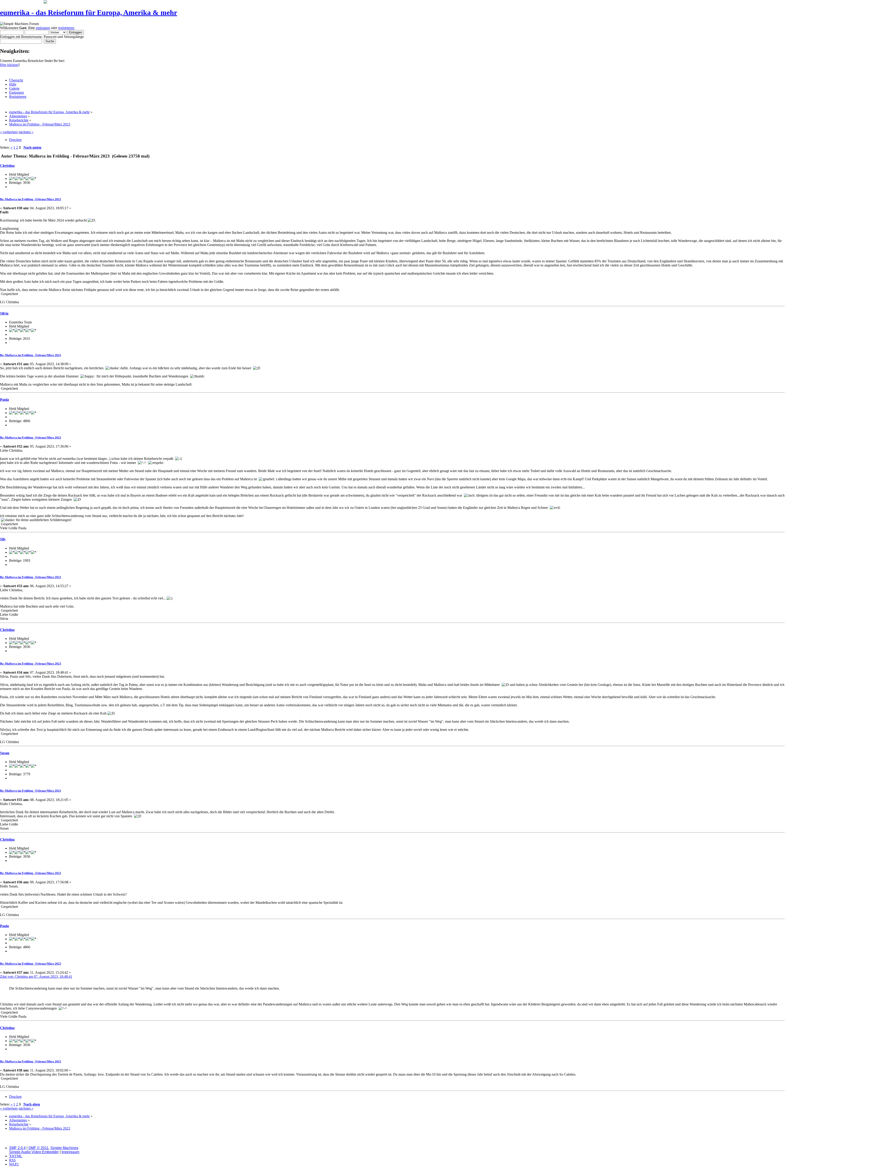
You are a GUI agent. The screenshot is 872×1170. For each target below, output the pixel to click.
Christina (7, 165)
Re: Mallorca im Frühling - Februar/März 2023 (30, 199)
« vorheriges (9, 132)
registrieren (66, 28)
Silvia (4, 313)
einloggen (43, 28)
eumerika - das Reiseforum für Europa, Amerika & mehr (88, 12)
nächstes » (26, 132)
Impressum (70, 1152)
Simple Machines (64, 1148)
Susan (4, 753)
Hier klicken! (9, 65)
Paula (4, 399)
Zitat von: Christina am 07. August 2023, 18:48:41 (36, 976)
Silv (3, 539)
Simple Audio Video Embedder (34, 1152)
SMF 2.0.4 (17, 1148)
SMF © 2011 (38, 1148)
